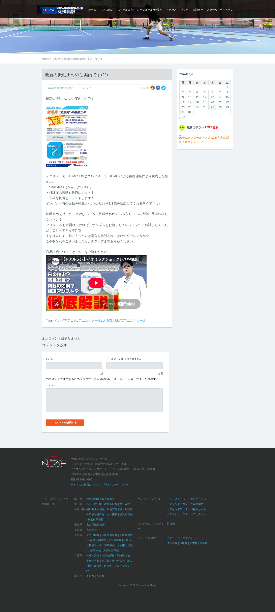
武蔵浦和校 (92, 498)
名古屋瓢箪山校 (95, 524)
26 (204, 107)
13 (212, 97)
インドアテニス (65, 320)
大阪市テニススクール (130, 320)
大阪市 (107, 320)
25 (197, 107)
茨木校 (193, 543)
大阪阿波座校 (109, 535)
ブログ (56, 58)
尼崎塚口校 (123, 555)
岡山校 (100, 576)
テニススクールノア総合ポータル (186, 498)
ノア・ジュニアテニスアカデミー (186, 514)
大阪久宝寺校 (111, 550)
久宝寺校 (172, 543)
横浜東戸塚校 (95, 519)
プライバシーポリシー (115, 484)
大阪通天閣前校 (97, 540)
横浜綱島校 (126, 514)
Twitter (163, 87)
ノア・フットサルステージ (182, 537)
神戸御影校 (108, 555)
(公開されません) (124, 359)
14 (220, 97)
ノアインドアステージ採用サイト (186, 509)
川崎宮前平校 (115, 509)
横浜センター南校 (106, 514)
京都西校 (91, 529)
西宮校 (106, 560)
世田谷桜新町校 (108, 504)
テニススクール (90, 320)
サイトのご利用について (85, 484)
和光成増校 (108, 498)
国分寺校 (125, 504)
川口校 (171, 523)
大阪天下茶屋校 (105, 545)
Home (45, 58)
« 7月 (182, 117)
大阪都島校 (114, 540)
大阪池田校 (92, 535)
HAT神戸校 (92, 555)
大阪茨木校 (94, 550)
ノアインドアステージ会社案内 (185, 504)
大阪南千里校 (125, 545)
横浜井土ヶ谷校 (95, 509)
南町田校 (91, 504)
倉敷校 (90, 576)
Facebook (158, 87)
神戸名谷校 (118, 560)
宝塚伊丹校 (92, 560)
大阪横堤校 (126, 535)
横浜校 (204, 543)
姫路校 (98, 565)
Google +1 (152, 87)
